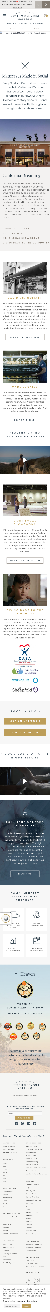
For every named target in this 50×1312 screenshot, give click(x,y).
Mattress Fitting (32, 1162)
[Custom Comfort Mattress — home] (25, 16)
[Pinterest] (35, 1124)
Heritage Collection (10, 1149)
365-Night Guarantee (34, 1191)
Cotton (5, 1207)
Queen (5, 1169)
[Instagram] (23, 1124)
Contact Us (30, 1261)
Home (12, 29)
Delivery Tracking (32, 1197)
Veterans (29, 1215)
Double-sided (8, 1191)
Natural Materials (32, 1165)
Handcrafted (31, 1155)
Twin (4, 1182)
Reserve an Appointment (35, 1267)
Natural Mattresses (36, 23)
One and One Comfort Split (36, 1168)
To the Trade (31, 1251)
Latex (5, 1201)
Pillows (5, 1231)
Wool (5, 1204)
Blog (27, 1206)
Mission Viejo (8, 1244)
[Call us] (38, 4)
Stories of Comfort (33, 1212)
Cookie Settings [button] (11, 1306)
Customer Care (32, 1264)
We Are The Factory (33, 1171)
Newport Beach (8, 1247)
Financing (29, 1228)
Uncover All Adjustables (12, 1217)
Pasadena (7, 1260)
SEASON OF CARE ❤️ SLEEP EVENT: (17, 4)
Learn (21, 29)
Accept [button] (26, 1306)
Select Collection (9, 1146)
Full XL (5, 1172)
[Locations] (46, 4)
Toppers (6, 1227)
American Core (31, 1146)
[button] (45, 15)
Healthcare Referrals (34, 1244)
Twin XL (5, 1179)
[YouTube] (29, 1123)
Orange (6, 1250)
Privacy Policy (31, 1234)
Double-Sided (23, 23)
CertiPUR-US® (31, 1231)
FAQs (28, 1188)
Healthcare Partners (33, 1248)
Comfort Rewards (32, 1185)
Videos (28, 1218)
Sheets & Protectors (10, 1234)
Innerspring (7, 1198)
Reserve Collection (10, 1152)
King (4, 1166)
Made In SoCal (31, 1159)
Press (28, 1209)
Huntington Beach (10, 1254)
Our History (30, 1203)
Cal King (6, 1163)
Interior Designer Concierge (36, 1174)
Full (4, 1175)
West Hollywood (9, 1263)
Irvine (5, 1266)
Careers (29, 1225)
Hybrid (5, 1195)
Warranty (29, 1222)
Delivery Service (32, 1194)
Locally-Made (11, 23)
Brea (4, 1257)
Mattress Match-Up (33, 1200)
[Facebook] (16, 1124)
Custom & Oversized (34, 1149)
